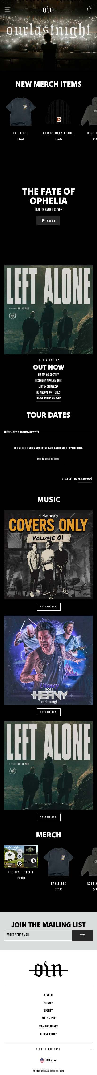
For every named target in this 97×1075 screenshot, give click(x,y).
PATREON (48, 1003)
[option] (48, 35)
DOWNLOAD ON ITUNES (48, 393)
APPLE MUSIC (49, 1018)
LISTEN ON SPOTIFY (48, 375)
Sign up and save (48, 1049)
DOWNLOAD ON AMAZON (48, 398)
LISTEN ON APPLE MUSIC (48, 381)
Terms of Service (48, 1026)
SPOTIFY (48, 1011)
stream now (48, 606)
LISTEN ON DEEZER (48, 387)
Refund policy (48, 1034)
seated (85, 478)
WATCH (51, 220)
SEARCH (48, 995)
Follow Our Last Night (48, 459)
